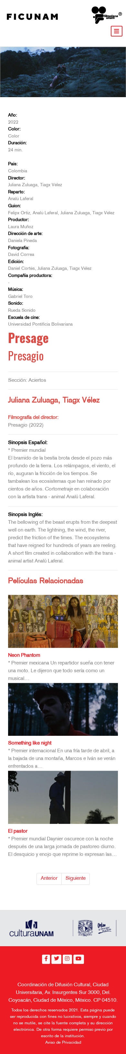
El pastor (17, 831)
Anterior (49, 878)
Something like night (29, 743)
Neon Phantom (24, 655)
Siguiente (76, 878)
